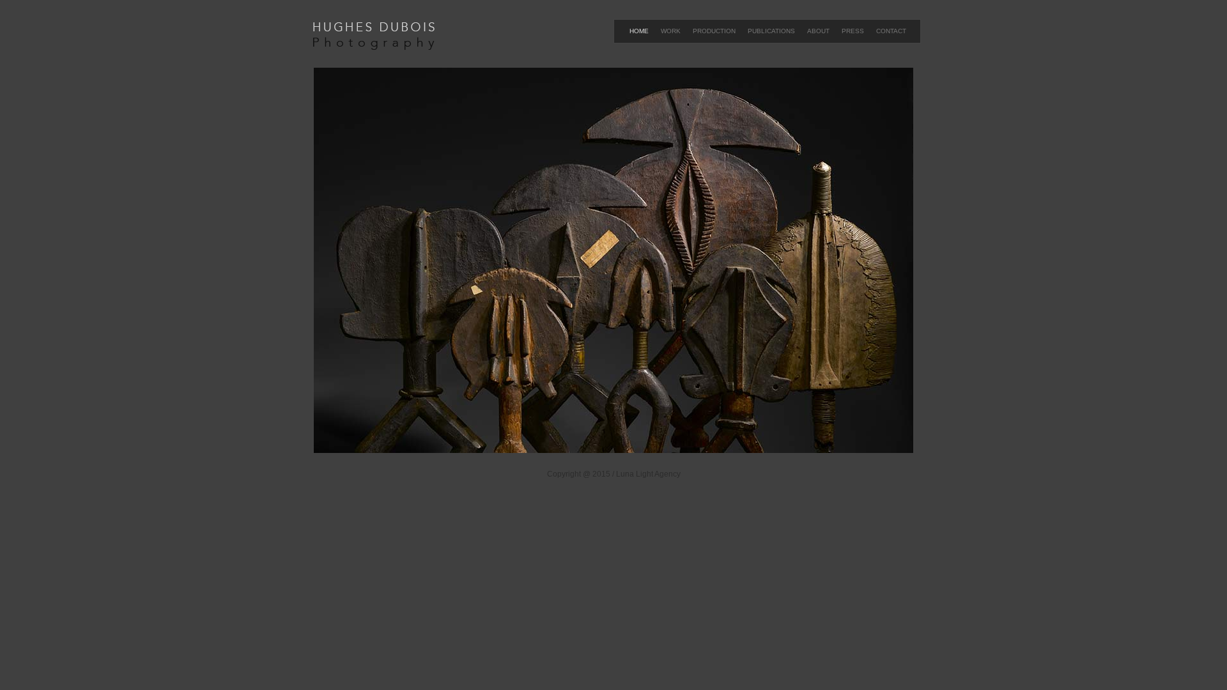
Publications (771, 30)
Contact (891, 30)
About (818, 30)
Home (639, 30)
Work (671, 30)
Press (853, 30)
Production (714, 30)
